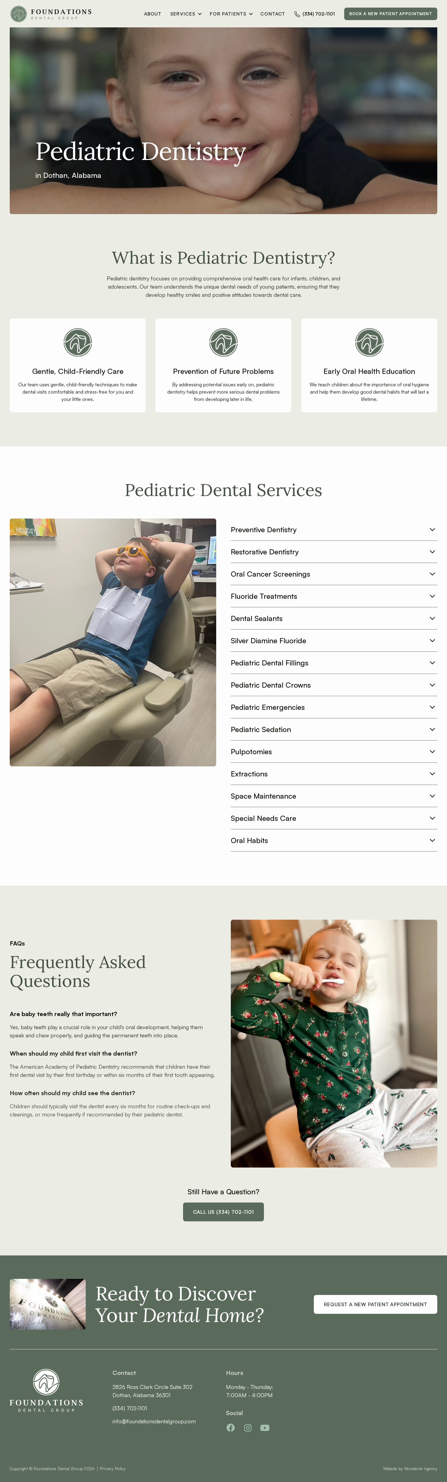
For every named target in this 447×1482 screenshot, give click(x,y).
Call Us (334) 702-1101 (223, 1212)
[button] (184, 14)
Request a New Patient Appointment (375, 1304)
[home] (52, 14)
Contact (272, 14)
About (153, 14)
